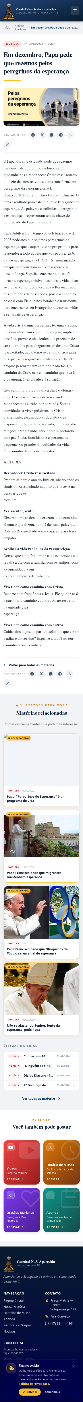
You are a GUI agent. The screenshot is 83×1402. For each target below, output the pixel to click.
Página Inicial (14, 1300)
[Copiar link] (7, 144)
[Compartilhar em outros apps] (70, 135)
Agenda (9, 1319)
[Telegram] (60, 674)
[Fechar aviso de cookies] (73, 1366)
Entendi (32, 1392)
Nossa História (14, 1306)
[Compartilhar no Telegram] (61, 135)
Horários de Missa (17, 1313)
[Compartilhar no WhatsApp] (51, 135)
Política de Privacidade (34, 1384)
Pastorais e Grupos (17, 1325)
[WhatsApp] (50, 674)
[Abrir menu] (75, 10)
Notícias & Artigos (20, 27)
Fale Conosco (60, 1316)
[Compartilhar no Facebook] (33, 135)
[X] (41, 674)
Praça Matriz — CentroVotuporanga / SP (63, 1304)
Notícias (9, 1331)
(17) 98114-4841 (62, 1323)
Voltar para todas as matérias (31, 665)
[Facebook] (32, 674)
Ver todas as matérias (39, 1098)
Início (7, 27)
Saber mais (52, 1392)
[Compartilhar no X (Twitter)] (42, 135)
